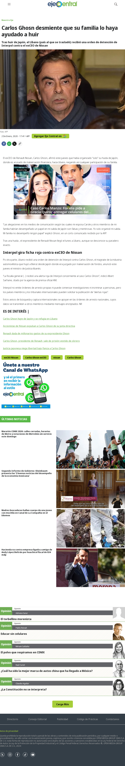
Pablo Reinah (21, 627)
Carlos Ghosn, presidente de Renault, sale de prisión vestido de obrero (41, 341)
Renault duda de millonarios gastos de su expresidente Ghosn (36, 333)
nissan (56, 357)
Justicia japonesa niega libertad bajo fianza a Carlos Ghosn (34, 348)
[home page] (62, 4)
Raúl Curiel (20, 665)
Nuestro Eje (7, 20)
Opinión (17, 608)
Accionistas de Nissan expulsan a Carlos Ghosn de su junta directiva (39, 326)
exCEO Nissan (11, 357)
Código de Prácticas (87, 719)
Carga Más (62, 704)
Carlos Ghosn (74, 357)
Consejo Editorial (37, 719)
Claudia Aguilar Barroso (22, 684)
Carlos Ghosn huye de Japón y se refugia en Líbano (30, 318)
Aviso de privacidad (9, 731)
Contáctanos (112, 719)
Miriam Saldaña (22, 646)
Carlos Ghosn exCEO (35, 357)
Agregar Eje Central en (48, 136)
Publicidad (62, 719)
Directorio (12, 719)
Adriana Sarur (22, 613)
